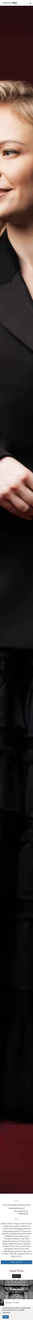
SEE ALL (16, 1276)
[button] (30, 3)
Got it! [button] (5, 1317)
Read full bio (16, 1262)
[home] (9, 3)
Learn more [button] (6, 1312)
